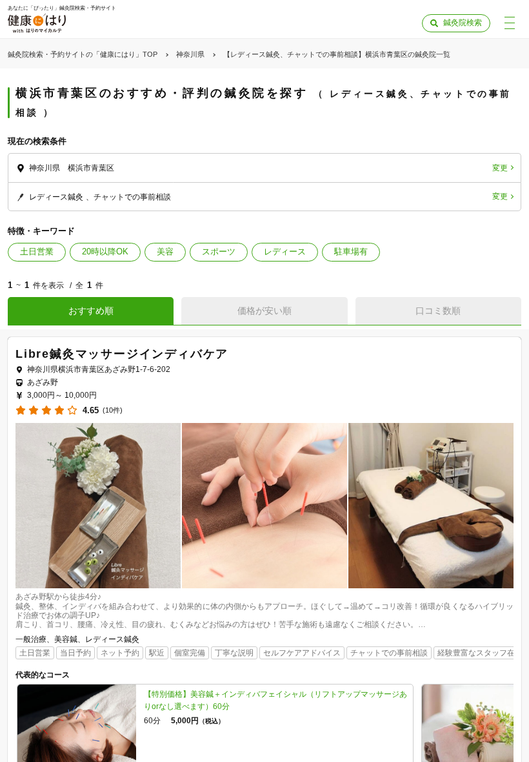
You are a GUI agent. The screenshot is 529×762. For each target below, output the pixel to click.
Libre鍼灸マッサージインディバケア (121, 353)
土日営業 (37, 251)
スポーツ (218, 251)
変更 (500, 168)
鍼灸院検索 (462, 22)
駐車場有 (351, 251)
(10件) (113, 410)
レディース (285, 251)
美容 (165, 251)
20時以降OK (105, 251)
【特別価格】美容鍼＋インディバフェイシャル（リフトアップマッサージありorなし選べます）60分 (275, 700)
